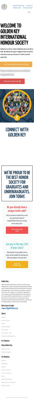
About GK (3, 317)
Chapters (3, 367)
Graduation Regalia (6, 352)
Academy (3, 360)
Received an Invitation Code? (8, 382)
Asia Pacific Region (5, 326)
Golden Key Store (5, 349)
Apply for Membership (18, 5)
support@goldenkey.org (9, 308)
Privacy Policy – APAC (6, 333)
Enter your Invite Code (17, 230)
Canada (3, 323)
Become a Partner (5, 320)
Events (3, 376)
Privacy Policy (4, 330)
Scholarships (4, 363)
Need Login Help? (28, 8)
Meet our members (6, 370)
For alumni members (6, 373)
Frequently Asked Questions (8, 336)
